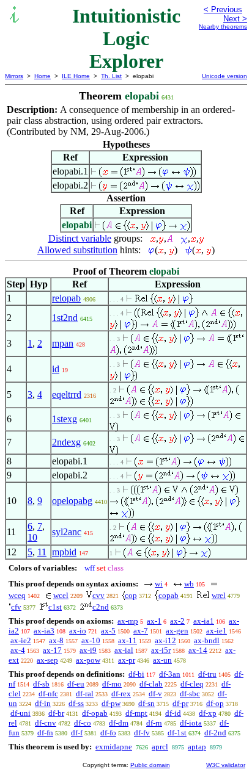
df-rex (121, 693)
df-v (155, 693)
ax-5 (108, 630)
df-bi (136, 674)
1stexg (64, 419)
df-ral (85, 693)
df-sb (41, 683)
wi (159, 583)
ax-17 (52, 650)
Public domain (150, 765)
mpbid (64, 552)
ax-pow (88, 660)
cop (131, 595)
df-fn (45, 732)
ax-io (77, 630)
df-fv (142, 732)
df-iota (191, 722)
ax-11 (127, 640)
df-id (173, 713)
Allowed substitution (77, 250)
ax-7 (140, 630)
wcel (61, 595)
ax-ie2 (20, 640)
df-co (82, 722)
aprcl (160, 746)
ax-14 (197, 650)
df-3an (169, 674)
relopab (66, 298)
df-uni (20, 713)
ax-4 (17, 650)
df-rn (154, 722)
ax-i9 (88, 650)
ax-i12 (165, 640)
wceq (17, 595)
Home (42, 76)
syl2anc (66, 532)
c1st (55, 606)
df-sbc (190, 693)
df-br (56, 713)
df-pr (180, 703)
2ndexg (66, 442)
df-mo (112, 683)
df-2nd (215, 732)
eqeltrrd (66, 394)
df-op (215, 703)
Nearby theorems (223, 26)
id (55, 369)
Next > (235, 18)
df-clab (151, 683)
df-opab (95, 713)
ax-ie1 (216, 630)
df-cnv (45, 722)
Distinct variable (79, 238)
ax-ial (123, 650)
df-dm (118, 722)
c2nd (100, 606)
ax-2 (177, 620)
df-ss (76, 703)
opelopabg (72, 501)
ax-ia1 (203, 620)
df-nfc (48, 693)
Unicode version (224, 76)
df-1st (177, 732)
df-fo (108, 732)
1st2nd (65, 317)
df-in (43, 703)
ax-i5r (161, 650)
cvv (98, 595)
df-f (77, 732)
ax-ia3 (44, 630)
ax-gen (177, 630)
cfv (16, 606)
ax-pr (126, 660)
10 (32, 537)
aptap (197, 746)
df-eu (75, 683)
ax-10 (90, 640)
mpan (62, 343)
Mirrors (14, 76)
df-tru (207, 674)
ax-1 (154, 620)
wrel (219, 595)
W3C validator (225, 765)
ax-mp (127, 620)
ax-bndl (207, 640)
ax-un (162, 660)
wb (189, 583)
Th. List (111, 76)
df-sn (146, 703)
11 (41, 552)
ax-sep (47, 660)
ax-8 (56, 640)
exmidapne (113, 746)
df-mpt (136, 713)
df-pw (111, 703)
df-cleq (192, 683)
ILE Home (76, 76)
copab (168, 595)
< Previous (223, 9)
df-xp (208, 713)
